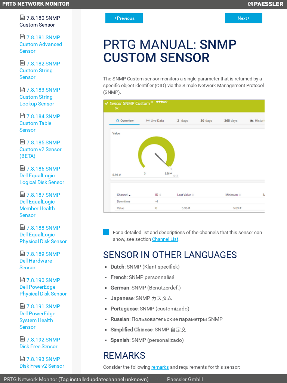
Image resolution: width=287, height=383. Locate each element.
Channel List (165, 239)
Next (242, 18)
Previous (126, 18)
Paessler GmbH (185, 379)
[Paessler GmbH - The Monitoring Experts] (265, 4)
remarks (160, 367)
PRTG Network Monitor (30, 379)
